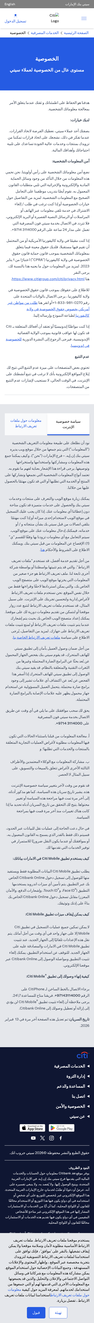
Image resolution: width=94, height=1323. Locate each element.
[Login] (15, 15)
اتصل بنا (78, 1096)
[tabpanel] (47, 736)
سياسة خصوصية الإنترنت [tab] (68, 424)
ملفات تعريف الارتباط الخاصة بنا (36, 637)
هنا (43, 550)
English (10, 4)
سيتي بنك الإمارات (77, 4)
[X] (42, 1138)
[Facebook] (60, 1138)
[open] (84, 18)
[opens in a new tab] (61, 1128)
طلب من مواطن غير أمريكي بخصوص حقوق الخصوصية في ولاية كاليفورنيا (48, 309)
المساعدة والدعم (71, 1086)
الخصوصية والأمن (70, 1106)
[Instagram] (51, 1138)
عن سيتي (77, 1116)
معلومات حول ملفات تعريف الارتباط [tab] (26, 423)
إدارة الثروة (75, 1076)
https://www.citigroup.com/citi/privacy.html (48, 279)
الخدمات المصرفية (69, 1066)
